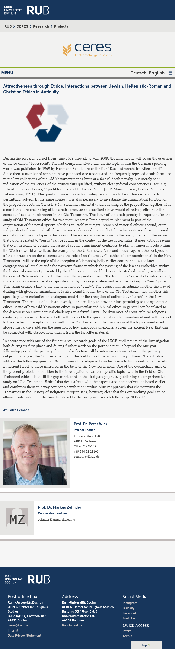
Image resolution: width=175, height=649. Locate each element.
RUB (8, 26)
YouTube (129, 618)
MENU (7, 72)
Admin (127, 636)
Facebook (130, 613)
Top (145, 645)
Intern (127, 631)
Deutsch (138, 73)
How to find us (72, 625)
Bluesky (128, 608)
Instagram (130, 603)
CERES (22, 26)
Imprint (13, 630)
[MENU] (170, 72)
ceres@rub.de (18, 625)
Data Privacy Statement (24, 635)
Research (41, 26)
